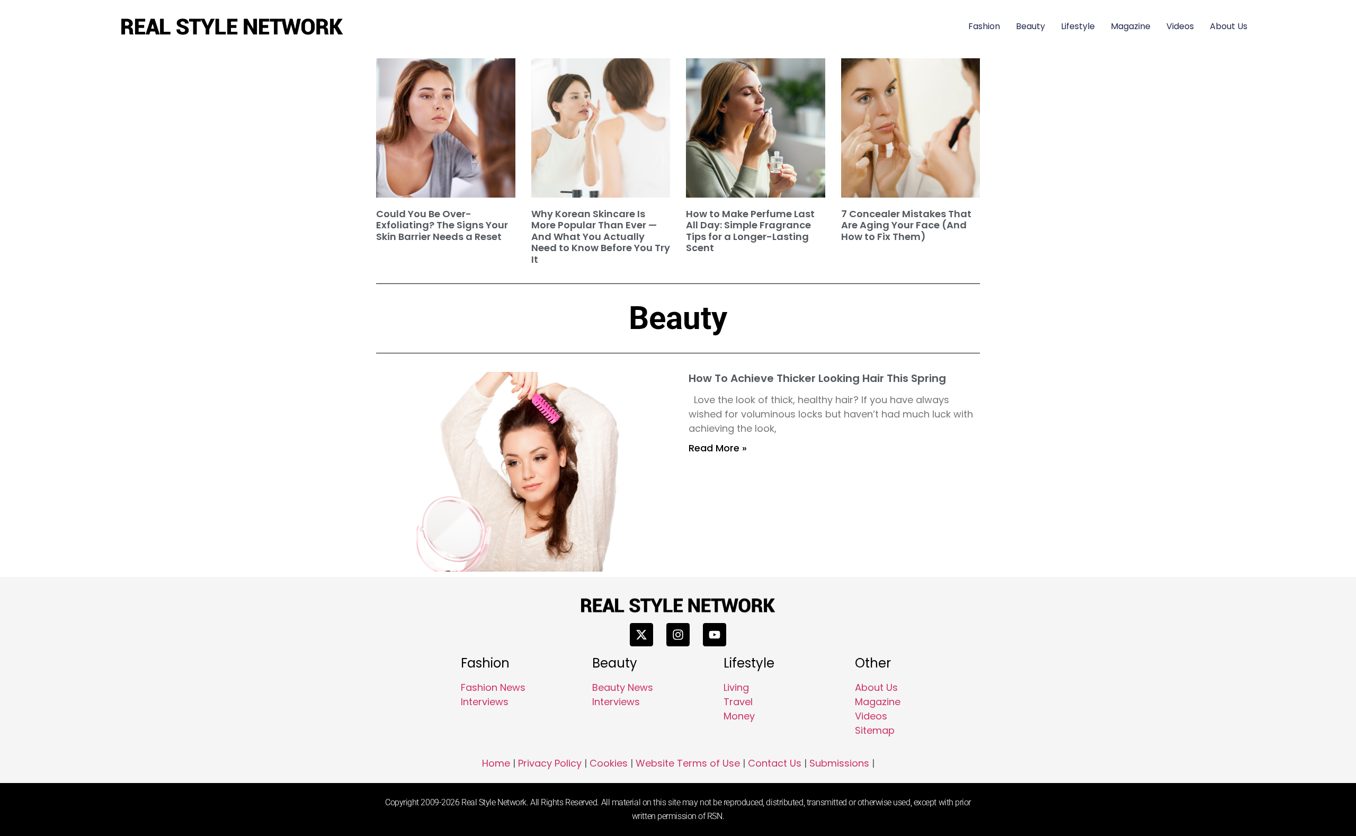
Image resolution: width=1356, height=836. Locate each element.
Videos (1180, 26)
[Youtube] (714, 634)
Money (739, 716)
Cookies (609, 763)
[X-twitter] (641, 634)
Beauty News (622, 687)
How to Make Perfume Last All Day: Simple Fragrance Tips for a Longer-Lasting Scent (750, 231)
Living (736, 687)
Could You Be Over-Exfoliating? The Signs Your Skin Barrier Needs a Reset (442, 225)
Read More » (718, 448)
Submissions (839, 763)
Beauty (1030, 26)
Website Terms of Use (688, 763)
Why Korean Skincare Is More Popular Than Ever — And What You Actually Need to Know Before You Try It (600, 236)
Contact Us (774, 763)
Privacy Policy (550, 763)
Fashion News (493, 687)
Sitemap (875, 730)
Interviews (484, 701)
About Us (1228, 26)
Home (496, 763)
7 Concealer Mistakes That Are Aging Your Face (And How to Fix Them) (906, 225)
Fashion (984, 26)
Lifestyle (1078, 26)
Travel (738, 701)
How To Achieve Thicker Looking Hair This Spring (817, 378)
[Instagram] (678, 634)
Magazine (1130, 26)
